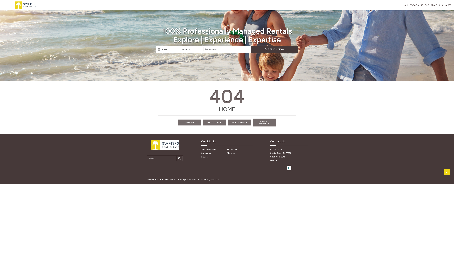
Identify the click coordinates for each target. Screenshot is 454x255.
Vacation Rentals (419, 5)
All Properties (232, 149)
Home (405, 5)
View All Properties (264, 122)
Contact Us (206, 153)
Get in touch (214, 122)
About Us (435, 5)
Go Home (189, 122)
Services (446, 5)
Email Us (273, 160)
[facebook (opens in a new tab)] (289, 168)
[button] (218, 78)
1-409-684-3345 (277, 157)
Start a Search (239, 122)
